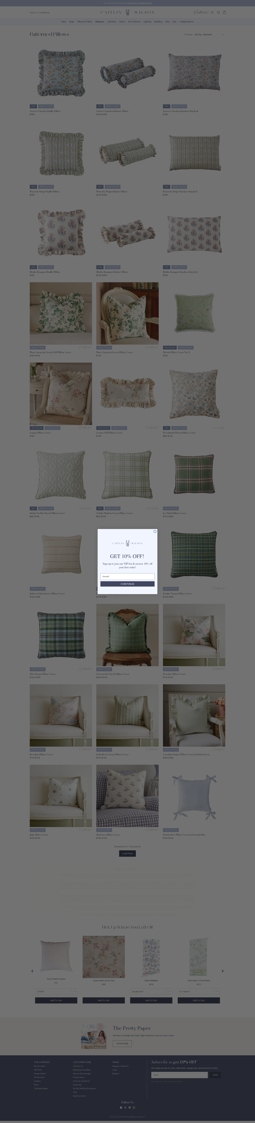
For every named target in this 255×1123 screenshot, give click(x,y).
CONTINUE (127, 583)
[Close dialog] (155, 531)
